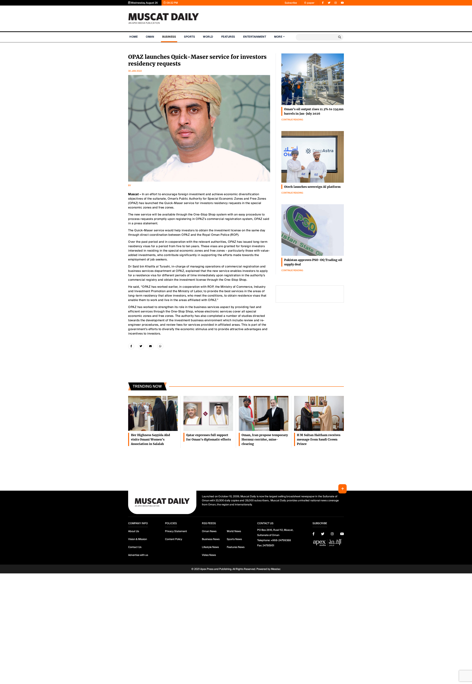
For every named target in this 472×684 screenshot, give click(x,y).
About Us (133, 531)
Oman (150, 36)
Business (169, 36)
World (208, 36)
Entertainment (254, 36)
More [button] (278, 36)
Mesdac (276, 569)
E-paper (309, 2)
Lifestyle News (210, 547)
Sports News (234, 539)
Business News (211, 539)
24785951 (268, 545)
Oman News (209, 531)
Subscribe (291, 2)
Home (133, 36)
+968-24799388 (281, 540)
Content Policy (173, 539)
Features (228, 36)
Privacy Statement (176, 531)
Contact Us (134, 547)
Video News (209, 555)
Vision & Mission (137, 539)
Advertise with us (138, 555)
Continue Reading (292, 119)
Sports (189, 36)
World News (234, 531)
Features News (235, 547)
